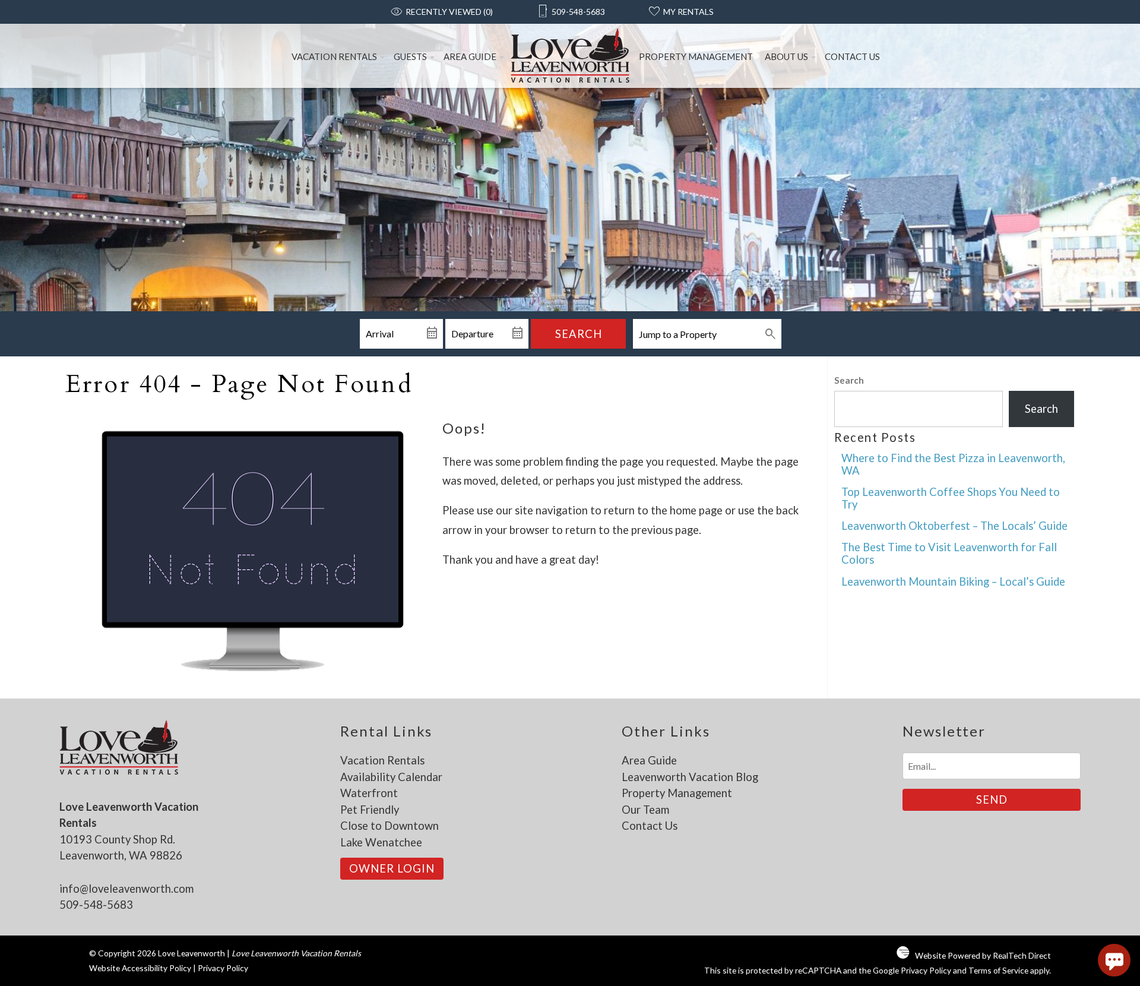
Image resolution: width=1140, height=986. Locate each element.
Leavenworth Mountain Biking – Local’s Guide (953, 581)
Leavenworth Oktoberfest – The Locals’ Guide (954, 525)
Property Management (696, 56)
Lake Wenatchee (381, 842)
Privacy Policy (223, 968)
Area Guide (470, 56)
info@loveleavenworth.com (126, 888)
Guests (410, 56)
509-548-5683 (96, 904)
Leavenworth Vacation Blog (690, 776)
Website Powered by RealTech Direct (983, 955)
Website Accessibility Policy (140, 968)
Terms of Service (998, 970)
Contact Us (852, 56)
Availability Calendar (391, 776)
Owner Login (392, 868)
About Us (786, 56)
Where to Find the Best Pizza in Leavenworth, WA (953, 464)
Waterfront (369, 792)
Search (578, 333)
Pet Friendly (369, 809)
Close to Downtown (389, 825)
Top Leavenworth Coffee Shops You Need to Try (950, 498)
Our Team (645, 809)
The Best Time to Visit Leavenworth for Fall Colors (949, 553)
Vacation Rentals (334, 56)
